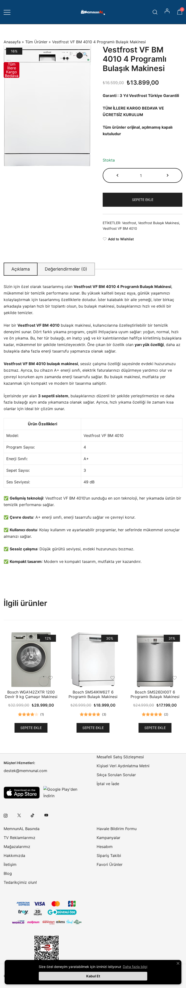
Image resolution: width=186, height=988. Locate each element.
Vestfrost (129, 223)
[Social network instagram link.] (6, 814)
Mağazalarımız (17, 846)
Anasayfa (12, 41)
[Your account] (167, 12)
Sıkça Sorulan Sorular (116, 774)
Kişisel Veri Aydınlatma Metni (123, 765)
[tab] (21, 269)
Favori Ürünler (110, 864)
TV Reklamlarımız (19, 837)
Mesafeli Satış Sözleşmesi (120, 756)
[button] (85, 54)
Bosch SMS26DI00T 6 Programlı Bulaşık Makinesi (155, 694)
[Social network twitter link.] (19, 814)
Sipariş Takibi (109, 855)
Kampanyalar (108, 837)
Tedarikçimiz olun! (20, 882)
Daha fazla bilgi (135, 967)
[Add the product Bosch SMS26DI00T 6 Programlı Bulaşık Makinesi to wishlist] (174, 678)
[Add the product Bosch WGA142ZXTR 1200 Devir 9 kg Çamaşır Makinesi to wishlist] (50, 678)
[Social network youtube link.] (46, 814)
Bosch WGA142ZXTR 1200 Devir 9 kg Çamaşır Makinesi (31, 694)
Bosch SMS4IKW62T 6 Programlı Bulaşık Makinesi (93, 694)
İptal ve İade (108, 783)
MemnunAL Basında (21, 828)
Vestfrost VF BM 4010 (120, 228)
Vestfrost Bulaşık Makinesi (158, 223)
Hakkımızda (14, 855)
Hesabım (105, 846)
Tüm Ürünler (36, 41)
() (42, 714)
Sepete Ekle (142, 200)
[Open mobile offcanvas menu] (7, 12)
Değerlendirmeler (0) (66, 269)
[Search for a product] (155, 12)
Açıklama (20, 269)
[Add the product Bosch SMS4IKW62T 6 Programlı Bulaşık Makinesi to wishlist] (112, 678)
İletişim (10, 864)
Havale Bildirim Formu (117, 828)
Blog (8, 873)
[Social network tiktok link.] (33, 814)
